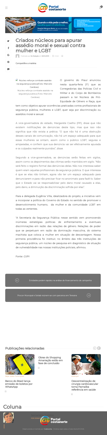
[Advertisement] (53, 323)
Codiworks (48, 429)
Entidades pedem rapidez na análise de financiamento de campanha (60, 280)
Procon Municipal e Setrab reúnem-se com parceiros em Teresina (47, 295)
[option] (19, 373)
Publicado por (30, 56)
